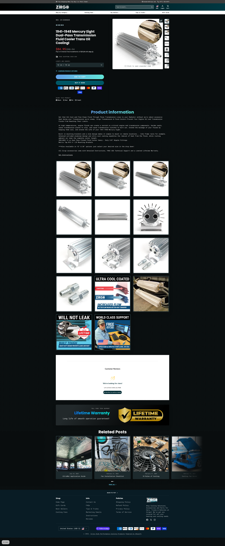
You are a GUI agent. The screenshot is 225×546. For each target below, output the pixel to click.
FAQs (88, 505)
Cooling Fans (89, 12)
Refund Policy (122, 505)
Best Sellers (61, 509)
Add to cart (80, 77)
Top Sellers (114, 12)
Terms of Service (123, 512)
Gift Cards (165, 12)
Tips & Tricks (140, 12)
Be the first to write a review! (112, 392)
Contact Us (91, 502)
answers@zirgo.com (150, 1)
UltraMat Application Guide (74, 457)
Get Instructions (66, 155)
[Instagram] (155, 520)
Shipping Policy (123, 502)
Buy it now (80, 83)
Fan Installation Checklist (112, 457)
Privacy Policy (123, 509)
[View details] (152, 500)
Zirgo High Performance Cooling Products (108, 534)
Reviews (89, 519)
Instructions (92, 516)
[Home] (62, 7)
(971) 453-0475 (164, 1)
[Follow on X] (151, 520)
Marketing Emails (93, 512)
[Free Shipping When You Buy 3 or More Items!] (72, 2)
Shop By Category (61, 12)
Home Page (60, 502)
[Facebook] (147, 520)
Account (162, 7)
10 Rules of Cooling (151, 457)
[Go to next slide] (169, 459)
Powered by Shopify (134, 534)
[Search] (152, 7)
